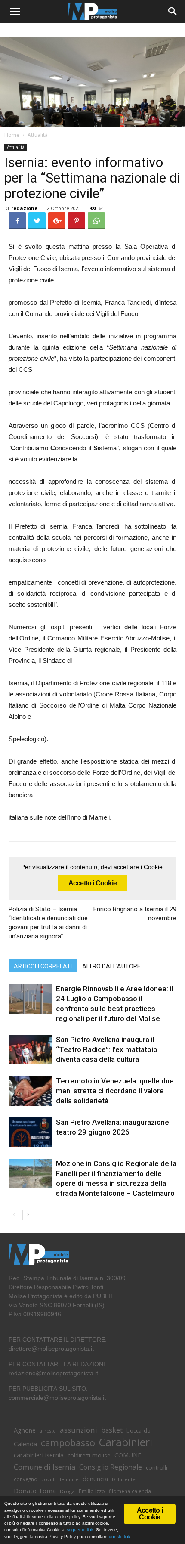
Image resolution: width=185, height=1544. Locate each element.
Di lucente (124, 1479)
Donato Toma (35, 1490)
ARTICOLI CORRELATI (43, 966)
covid (47, 1479)
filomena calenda (130, 1491)
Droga (67, 1491)
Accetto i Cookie (92, 883)
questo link (119, 1536)
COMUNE (127, 1455)
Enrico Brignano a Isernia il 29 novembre (134, 913)
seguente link (80, 1529)
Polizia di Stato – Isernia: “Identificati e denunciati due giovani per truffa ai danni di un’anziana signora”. (48, 922)
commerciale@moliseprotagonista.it (57, 1397)
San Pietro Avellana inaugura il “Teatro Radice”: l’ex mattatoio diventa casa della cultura (106, 1049)
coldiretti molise (89, 1455)
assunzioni (78, 1429)
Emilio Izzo (92, 1491)
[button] (173, 11)
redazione (24, 208)
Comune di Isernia (44, 1466)
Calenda (25, 1443)
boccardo (138, 1430)
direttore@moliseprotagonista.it (51, 1348)
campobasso (68, 1442)
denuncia (95, 1479)
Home (11, 135)
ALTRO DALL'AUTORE (111, 966)
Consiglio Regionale (110, 1467)
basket (112, 1430)
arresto (48, 1431)
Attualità (38, 135)
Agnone (25, 1430)
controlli (156, 1467)
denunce (68, 1479)
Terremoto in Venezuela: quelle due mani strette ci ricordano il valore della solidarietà (115, 1091)
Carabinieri (125, 1442)
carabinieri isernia (39, 1455)
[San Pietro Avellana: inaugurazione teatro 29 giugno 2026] (30, 1132)
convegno (25, 1479)
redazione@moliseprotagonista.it (53, 1373)
